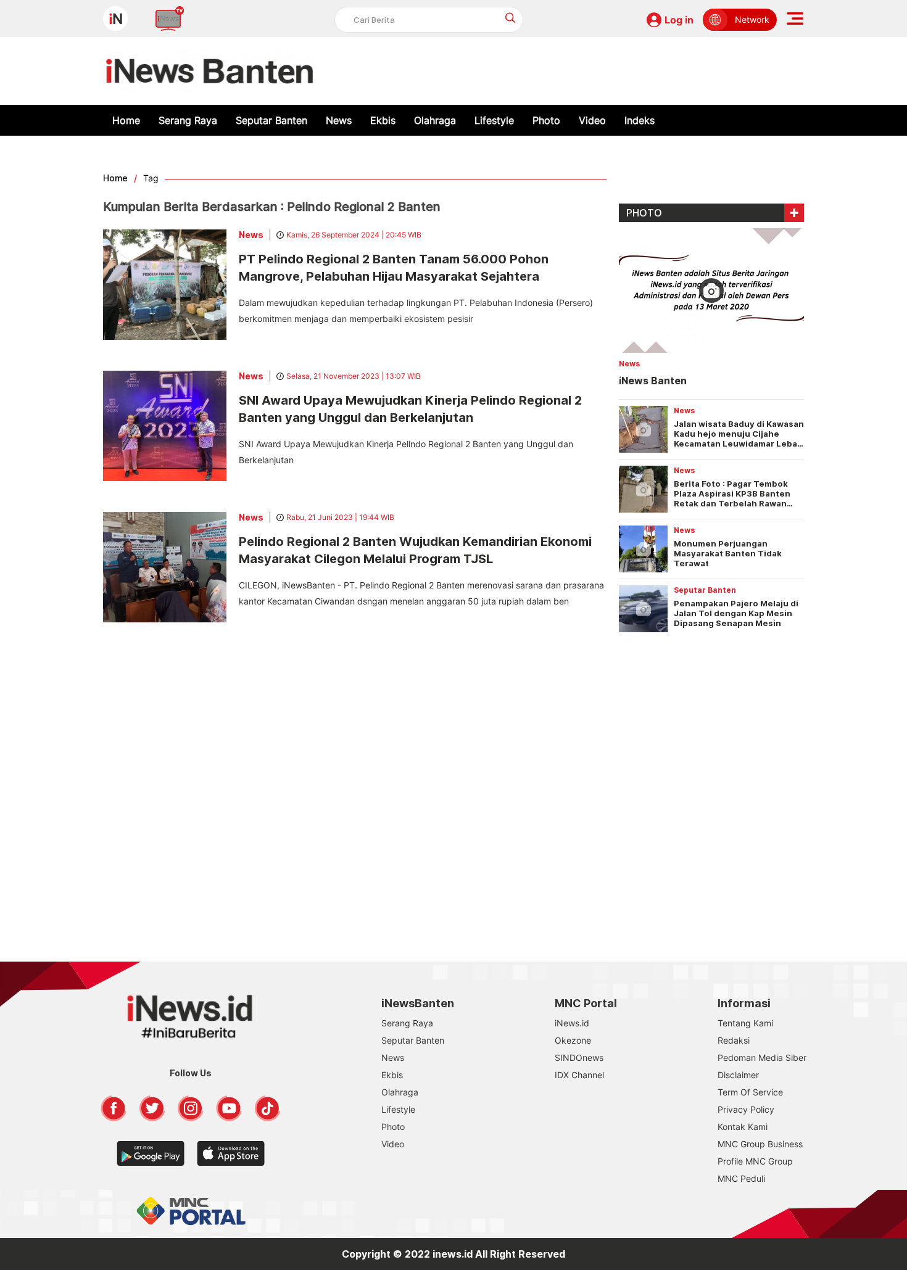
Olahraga (435, 120)
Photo (546, 120)
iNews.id (572, 1023)
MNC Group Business (760, 1144)
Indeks (639, 120)
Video (592, 120)
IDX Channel (579, 1075)
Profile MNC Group (755, 1161)
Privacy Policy (746, 1109)
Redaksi (734, 1040)
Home (126, 120)
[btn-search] (510, 17)
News (339, 120)
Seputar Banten (271, 120)
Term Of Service (750, 1092)
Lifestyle (494, 120)
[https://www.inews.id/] (209, 71)
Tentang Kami (745, 1023)
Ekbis (383, 120)
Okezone (573, 1040)
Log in (679, 20)
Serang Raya (188, 120)
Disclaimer (738, 1075)
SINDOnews (579, 1057)
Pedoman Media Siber (762, 1057)
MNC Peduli (741, 1178)
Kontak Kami (743, 1126)
